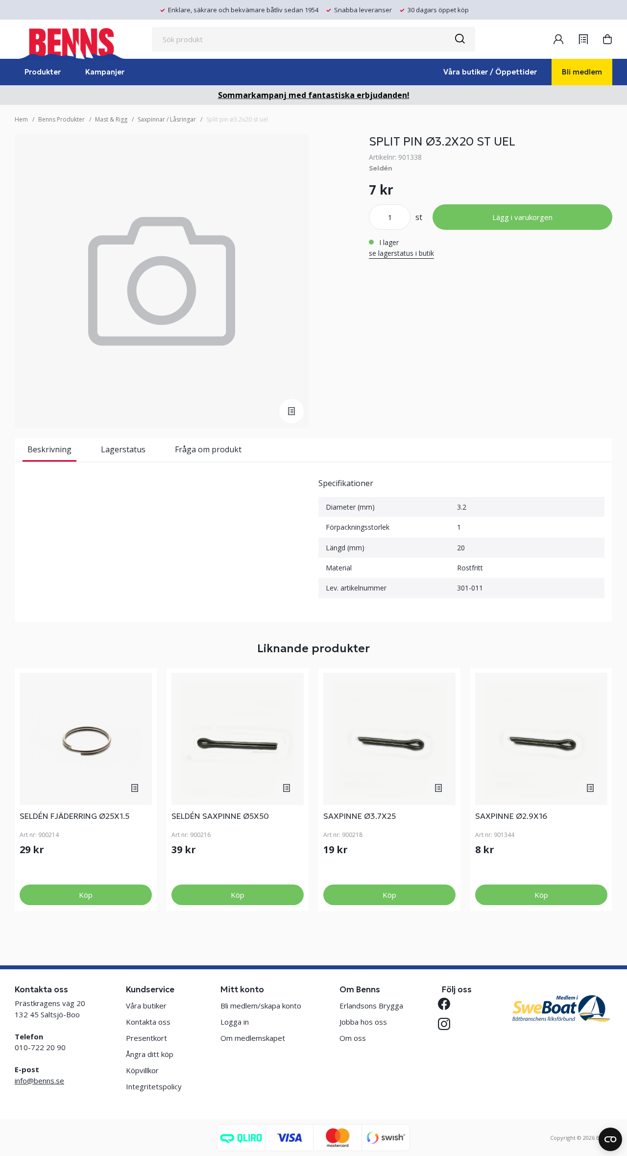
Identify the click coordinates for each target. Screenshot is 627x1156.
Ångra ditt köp (149, 1054)
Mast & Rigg (111, 119)
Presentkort (146, 1038)
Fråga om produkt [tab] (208, 449)
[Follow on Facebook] (448, 1004)
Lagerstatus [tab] (123, 449)
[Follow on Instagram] (448, 1024)
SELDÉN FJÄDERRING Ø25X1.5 (74, 816)
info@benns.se (39, 1080)
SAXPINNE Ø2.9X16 (511, 816)
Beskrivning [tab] (49, 449)
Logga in (234, 1022)
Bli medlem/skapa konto (260, 1005)
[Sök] (459, 39)
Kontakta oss (148, 1022)
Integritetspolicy (154, 1086)
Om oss (352, 1038)
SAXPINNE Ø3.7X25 (359, 816)
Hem (21, 119)
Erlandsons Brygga (371, 1005)
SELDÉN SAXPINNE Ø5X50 (220, 816)
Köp (86, 895)
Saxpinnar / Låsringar (167, 119)
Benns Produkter (61, 119)
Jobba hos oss (363, 1022)
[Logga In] (558, 39)
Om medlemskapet (252, 1038)
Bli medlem (582, 71)
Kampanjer (104, 71)
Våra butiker (146, 1005)
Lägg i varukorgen (522, 217)
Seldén (380, 168)
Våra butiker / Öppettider (490, 71)
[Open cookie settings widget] (610, 1139)
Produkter (42, 71)
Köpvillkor (142, 1070)
